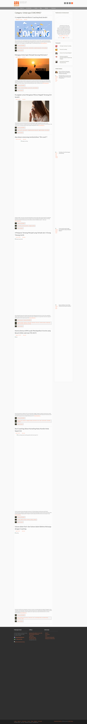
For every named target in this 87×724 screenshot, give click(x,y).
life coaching (19, 225)
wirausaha (19, 421)
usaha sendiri (44, 420)
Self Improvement (20, 320)
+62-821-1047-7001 (32, 638)
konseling (28, 519)
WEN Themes (70, 721)
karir (34, 617)
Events (36, 8)
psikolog (31, 519)
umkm (40, 420)
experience (25, 322)
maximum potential (25, 225)
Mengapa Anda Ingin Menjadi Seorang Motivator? (31, 55)
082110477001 (19, 639)
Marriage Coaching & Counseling (65, 44)
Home (16, 8)
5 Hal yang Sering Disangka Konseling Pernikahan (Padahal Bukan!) (65, 228)
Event (46, 635)
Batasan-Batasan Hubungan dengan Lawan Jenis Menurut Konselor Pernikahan (64, 71)
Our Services (28, 8)
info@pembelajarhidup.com (19, 637)
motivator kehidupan (24, 87)
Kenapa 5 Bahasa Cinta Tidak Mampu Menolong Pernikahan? (65, 304)
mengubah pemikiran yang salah (33, 130)
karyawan (24, 420)
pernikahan (19, 618)
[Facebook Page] (65, 3)
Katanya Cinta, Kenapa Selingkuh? (66, 51)
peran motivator (35, 87)
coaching (18, 519)
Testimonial (53, 8)
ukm (38, 420)
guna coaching (25, 617)
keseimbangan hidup (38, 617)
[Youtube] (70, 3)
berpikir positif (19, 130)
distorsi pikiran (25, 130)
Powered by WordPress (58, 721)
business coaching (20, 322)
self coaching (47, 130)
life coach (18, 87)
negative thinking (41, 130)
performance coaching (27, 323)
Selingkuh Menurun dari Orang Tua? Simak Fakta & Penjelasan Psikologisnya (65, 75)
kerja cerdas (29, 322)
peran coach (30, 87)
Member (46, 8)
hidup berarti (30, 617)
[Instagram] (67, 3)
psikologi (34, 519)
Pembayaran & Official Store (50, 638)
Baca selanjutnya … (44, 43)
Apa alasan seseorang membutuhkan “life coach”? (31, 137)
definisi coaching (23, 519)
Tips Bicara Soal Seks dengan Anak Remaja (64, 151)
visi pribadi (48, 420)
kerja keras (33, 322)
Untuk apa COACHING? (21, 45)
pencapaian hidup (45, 617)
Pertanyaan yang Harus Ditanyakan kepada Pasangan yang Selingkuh (66, 56)
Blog (41, 8)
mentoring (21, 323)
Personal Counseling (63, 48)
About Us (22, 8)
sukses (22, 618)
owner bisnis (35, 420)
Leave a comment (20, 50)
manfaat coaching (42, 322)
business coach (19, 420)
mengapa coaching (32, 225)
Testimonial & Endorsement (49, 637)
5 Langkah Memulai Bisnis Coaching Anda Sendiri (31, 17)
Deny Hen (25, 19)
